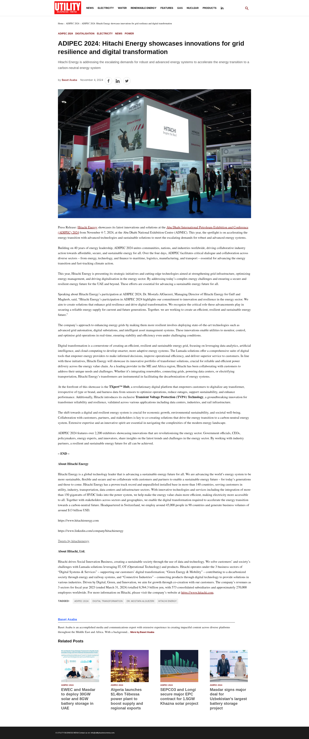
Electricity (106, 7)
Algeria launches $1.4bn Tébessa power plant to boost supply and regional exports (127, 698)
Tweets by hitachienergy (73, 541)
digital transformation (108, 601)
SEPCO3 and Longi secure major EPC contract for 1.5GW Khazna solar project (179, 696)
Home (60, 23)
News (90, 7)
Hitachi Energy (87, 227)
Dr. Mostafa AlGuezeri (140, 601)
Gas (180, 7)
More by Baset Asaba (142, 632)
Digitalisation (84, 33)
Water (122, 7)
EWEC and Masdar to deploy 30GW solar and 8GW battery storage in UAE (78, 698)
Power (129, 33)
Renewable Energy (143, 7)
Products (209, 7)
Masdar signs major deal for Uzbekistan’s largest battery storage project (228, 698)
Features (166, 7)
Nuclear (193, 7)
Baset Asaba (69, 79)
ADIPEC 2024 (72, 23)
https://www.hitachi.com (197, 592)
